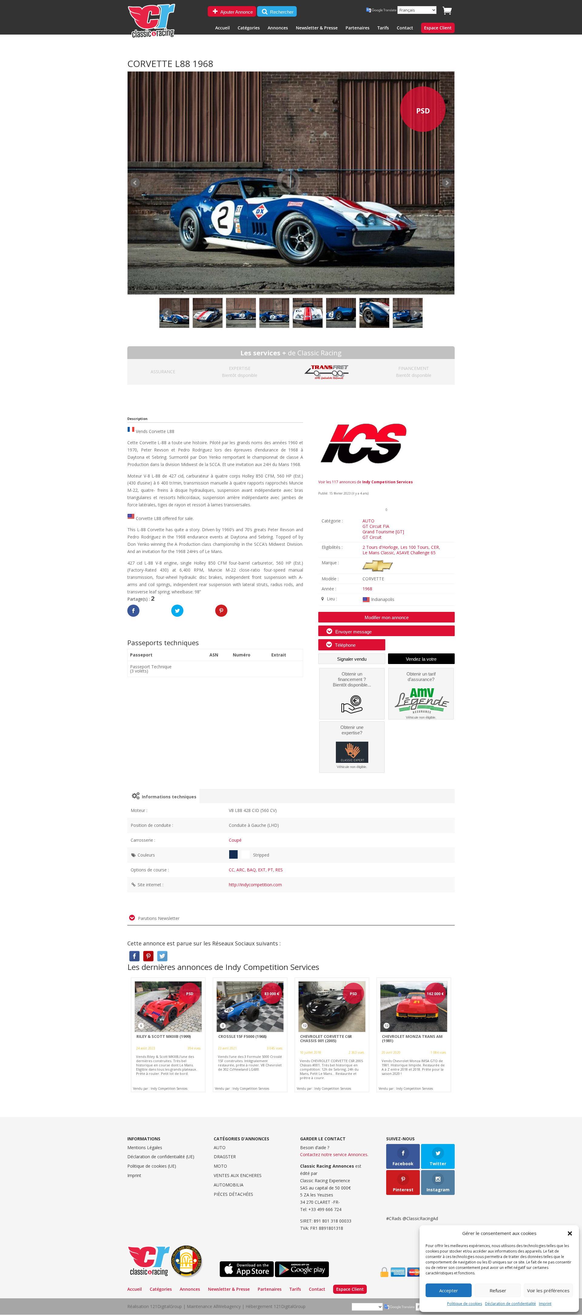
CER (435, 547)
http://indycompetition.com (255, 884)
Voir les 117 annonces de (365, 482)
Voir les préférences (548, 1290)
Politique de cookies (464, 1303)
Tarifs (383, 28)
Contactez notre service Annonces (333, 1154)
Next (415, 313)
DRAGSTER (225, 1156)
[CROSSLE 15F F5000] (250, 1035)
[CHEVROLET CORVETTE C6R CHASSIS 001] (332, 1035)
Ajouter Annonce (236, 12)
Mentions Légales (144, 1147)
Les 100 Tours (414, 547)
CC (231, 870)
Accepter (448, 1290)
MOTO (220, 1166)
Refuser (498, 1290)
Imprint (545, 1303)
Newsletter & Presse (317, 28)
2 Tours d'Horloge (380, 547)
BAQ (251, 870)
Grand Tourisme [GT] (383, 532)
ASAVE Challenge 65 (416, 552)
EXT (262, 870)
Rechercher (281, 12)
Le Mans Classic (378, 552)
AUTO (368, 521)
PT (270, 870)
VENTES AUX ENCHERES (238, 1175)
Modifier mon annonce (387, 617)
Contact (405, 28)
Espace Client (438, 28)
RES (279, 870)
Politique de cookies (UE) (151, 1166)
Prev (167, 313)
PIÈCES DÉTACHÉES (233, 1194)
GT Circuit (372, 537)
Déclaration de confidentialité (510, 1303)
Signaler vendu (351, 659)
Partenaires (358, 28)
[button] (570, 1233)
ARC (240, 870)
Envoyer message (353, 631)
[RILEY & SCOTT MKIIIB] (168, 1035)
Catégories (249, 28)
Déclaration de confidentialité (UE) (160, 1156)
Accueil (222, 28)
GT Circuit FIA (376, 526)
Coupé (235, 840)
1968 (367, 589)
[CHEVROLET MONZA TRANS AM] (413, 1035)
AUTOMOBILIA (228, 1185)
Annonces (278, 28)
